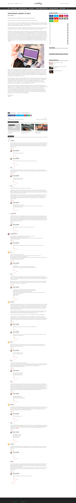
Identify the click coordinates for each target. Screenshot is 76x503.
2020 (59, 27)
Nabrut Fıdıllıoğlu (10, 15)
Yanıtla (11, 148)
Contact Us (66, 501)
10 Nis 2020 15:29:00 (15, 474)
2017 (59, 32)
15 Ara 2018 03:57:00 (12, 405)
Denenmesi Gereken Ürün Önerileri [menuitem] (42, 8)
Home (60, 501)
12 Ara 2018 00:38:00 (15, 371)
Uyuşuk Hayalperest (14, 233)
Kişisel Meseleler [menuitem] (14, 8)
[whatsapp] (51, 21)
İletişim (12, 3)
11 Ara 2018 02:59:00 (15, 325)
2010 (59, 43)
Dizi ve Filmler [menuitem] (31, 8)
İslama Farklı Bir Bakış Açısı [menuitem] (53, 8)
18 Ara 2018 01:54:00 (15, 414)
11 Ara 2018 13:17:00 (12, 361)
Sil (13, 154)
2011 (59, 42)
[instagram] (63, 3)
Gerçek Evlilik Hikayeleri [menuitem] (22, 8)
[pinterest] (66, 3)
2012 (59, 40)
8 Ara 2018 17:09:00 (12, 214)
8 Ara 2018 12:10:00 (12, 168)
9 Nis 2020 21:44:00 (12, 462)
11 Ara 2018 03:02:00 (15, 203)
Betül (11, 341)
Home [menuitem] (9, 8)
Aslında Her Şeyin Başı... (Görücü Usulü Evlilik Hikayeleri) (41, 132)
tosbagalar (12, 140)
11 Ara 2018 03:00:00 (15, 159)
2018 (59, 30)
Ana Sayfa (9, 11)
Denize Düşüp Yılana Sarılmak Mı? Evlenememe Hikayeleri (27, 132)
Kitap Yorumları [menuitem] (62, 8)
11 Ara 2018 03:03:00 (15, 225)
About (63, 501)
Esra (11, 251)
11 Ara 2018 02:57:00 (15, 151)
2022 (59, 24)
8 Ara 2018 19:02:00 (12, 234)
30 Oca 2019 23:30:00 (15, 453)
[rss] (56, 21)
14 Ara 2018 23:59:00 (15, 394)
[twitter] (61, 3)
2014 (59, 37)
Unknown (12, 301)
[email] (61, 18)
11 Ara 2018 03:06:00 (15, 264)
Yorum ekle (12, 483)
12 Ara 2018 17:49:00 (12, 382)
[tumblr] (64, 3)
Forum (21, 3)
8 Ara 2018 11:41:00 (12, 141)
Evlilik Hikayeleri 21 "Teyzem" (58, 62)
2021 (59, 25)
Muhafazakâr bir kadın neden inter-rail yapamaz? (60, 67)
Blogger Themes (23, 501)
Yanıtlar (12, 149)
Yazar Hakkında (16, 3)
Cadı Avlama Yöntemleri (58, 70)
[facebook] (60, 3)
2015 (59, 35)
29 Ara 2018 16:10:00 (12, 423)
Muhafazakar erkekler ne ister (15, 11)
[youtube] (67, 3)
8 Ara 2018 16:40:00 (12, 186)
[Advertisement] (28, 104)
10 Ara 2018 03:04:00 (12, 302)
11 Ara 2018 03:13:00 (15, 351)
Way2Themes (15, 501)
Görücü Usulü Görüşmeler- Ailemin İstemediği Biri (13, 132)
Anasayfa (9, 3)
